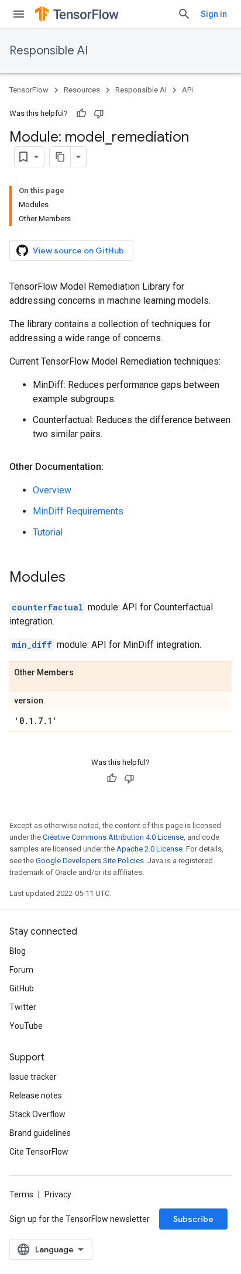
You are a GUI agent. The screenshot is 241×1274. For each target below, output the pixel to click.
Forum (21, 969)
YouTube (26, 1026)
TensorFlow (29, 89)
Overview (52, 490)
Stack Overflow (37, 1114)
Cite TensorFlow (38, 1151)
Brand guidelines (40, 1133)
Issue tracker (33, 1076)
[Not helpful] (99, 113)
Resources (82, 89)
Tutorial (48, 532)
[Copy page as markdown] (60, 157)
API (187, 89)
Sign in (214, 14)
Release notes (35, 1095)
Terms (21, 1194)
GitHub (21, 988)
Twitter (22, 1007)
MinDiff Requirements (78, 511)
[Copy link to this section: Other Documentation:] (115, 467)
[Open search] (184, 14)
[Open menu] (18, 14)
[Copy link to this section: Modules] (77, 578)
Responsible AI (48, 50)
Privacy (57, 1194)
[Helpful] (81, 113)
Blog (17, 951)
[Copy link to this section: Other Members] (85, 673)
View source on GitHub (78, 250)
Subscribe (193, 1219)
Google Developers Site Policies (90, 860)
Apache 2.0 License (149, 848)
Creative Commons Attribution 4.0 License (113, 837)
